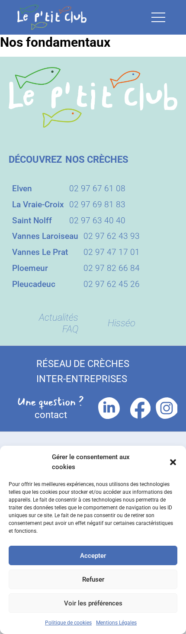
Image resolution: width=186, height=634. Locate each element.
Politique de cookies (68, 623)
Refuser (93, 579)
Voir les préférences (93, 603)
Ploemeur (30, 268)
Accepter (93, 556)
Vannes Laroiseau (45, 236)
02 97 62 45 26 (111, 284)
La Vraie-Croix (38, 204)
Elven (22, 188)
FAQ (70, 329)
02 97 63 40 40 (97, 220)
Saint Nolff (32, 220)
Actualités (58, 317)
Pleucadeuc (33, 284)
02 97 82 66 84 (111, 268)
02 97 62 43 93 (111, 236)
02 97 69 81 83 (97, 204)
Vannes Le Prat (40, 252)
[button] (173, 462)
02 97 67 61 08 (97, 188)
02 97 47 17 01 (111, 252)
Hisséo (121, 323)
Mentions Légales (116, 623)
